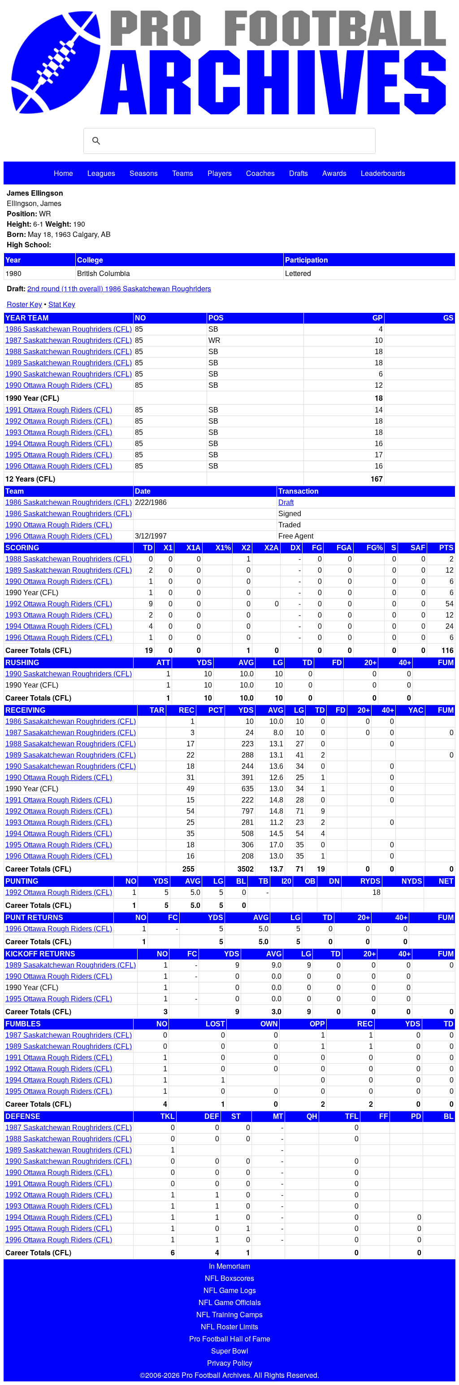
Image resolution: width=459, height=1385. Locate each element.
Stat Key (61, 304)
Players (220, 173)
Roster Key (24, 304)
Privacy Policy (229, 1363)
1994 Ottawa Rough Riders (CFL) (58, 443)
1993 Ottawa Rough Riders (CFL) (58, 432)
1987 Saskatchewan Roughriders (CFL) (68, 340)
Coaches (260, 173)
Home (63, 173)
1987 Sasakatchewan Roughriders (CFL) (70, 732)
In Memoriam (229, 1266)
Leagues (101, 173)
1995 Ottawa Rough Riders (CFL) (58, 455)
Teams (182, 173)
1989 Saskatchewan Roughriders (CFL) (68, 363)
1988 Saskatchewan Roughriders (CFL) (68, 351)
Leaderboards (383, 173)
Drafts (298, 173)
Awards (334, 173)
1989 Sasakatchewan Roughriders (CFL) (70, 755)
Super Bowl (229, 1351)
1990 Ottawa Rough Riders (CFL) (58, 385)
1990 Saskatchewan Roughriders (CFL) (68, 374)
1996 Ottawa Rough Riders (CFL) (58, 466)
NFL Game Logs (230, 1290)
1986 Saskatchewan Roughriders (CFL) (68, 329)
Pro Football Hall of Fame (229, 1338)
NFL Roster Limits (229, 1326)
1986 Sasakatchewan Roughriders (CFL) (70, 721)
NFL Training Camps (229, 1314)
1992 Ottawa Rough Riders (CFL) (58, 421)
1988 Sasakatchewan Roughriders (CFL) (70, 744)
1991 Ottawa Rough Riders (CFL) (58, 410)
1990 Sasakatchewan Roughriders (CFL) (70, 766)
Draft (286, 502)
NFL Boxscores (229, 1278)
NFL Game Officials (230, 1302)
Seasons (144, 173)
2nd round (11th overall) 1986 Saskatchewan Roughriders (119, 288)
